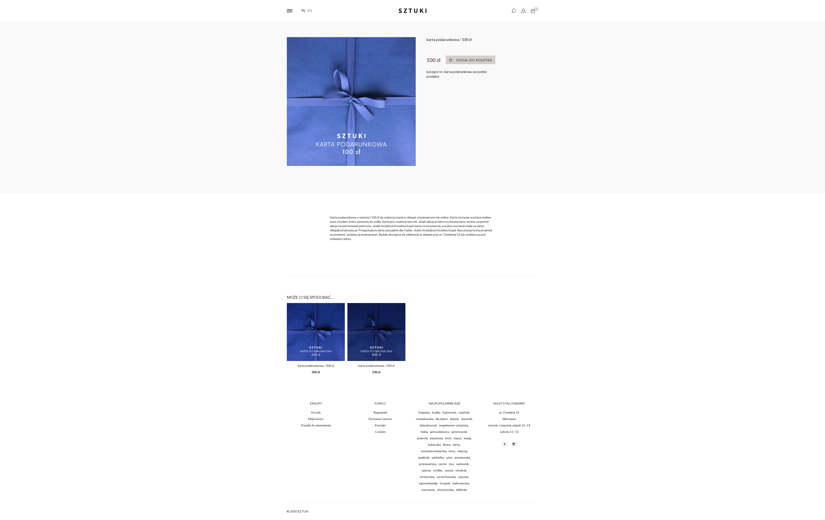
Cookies (380, 432)
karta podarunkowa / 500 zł (376, 365)
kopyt (457, 438)
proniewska (462, 457)
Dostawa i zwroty (380, 419)
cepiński (463, 412)
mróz (452, 451)
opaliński (423, 457)
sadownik (462, 464)
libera (446, 444)
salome (426, 470)
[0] (533, 11)
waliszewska (460, 483)
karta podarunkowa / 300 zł (316, 365)
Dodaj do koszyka (474, 60)
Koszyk (316, 412)
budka (436, 412)
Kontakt (380, 425)
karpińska (436, 438)
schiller (437, 470)
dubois (454, 419)
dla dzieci (441, 419)
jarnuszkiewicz (439, 432)
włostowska (445, 489)
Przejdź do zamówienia (316, 425)
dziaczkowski (428, 425)
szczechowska (446, 477)
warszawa (428, 489)
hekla (424, 432)
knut (448, 438)
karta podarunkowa (458, 72)
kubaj (467, 438)
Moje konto (316, 419)
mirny (456, 444)
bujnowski (449, 412)
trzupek (445, 483)
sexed (449, 470)
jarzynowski (459, 432)
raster (442, 464)
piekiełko (438, 457)
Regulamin (380, 412)
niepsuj (462, 451)
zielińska (461, 489)
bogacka (424, 412)
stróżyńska (427, 477)
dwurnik (466, 419)
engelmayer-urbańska (453, 425)
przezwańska (427, 464)
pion (449, 457)
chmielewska (424, 419)
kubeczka (434, 444)
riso (451, 464)
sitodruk (460, 470)
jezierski (422, 438)
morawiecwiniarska (433, 451)
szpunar (463, 477)
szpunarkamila (428, 483)
